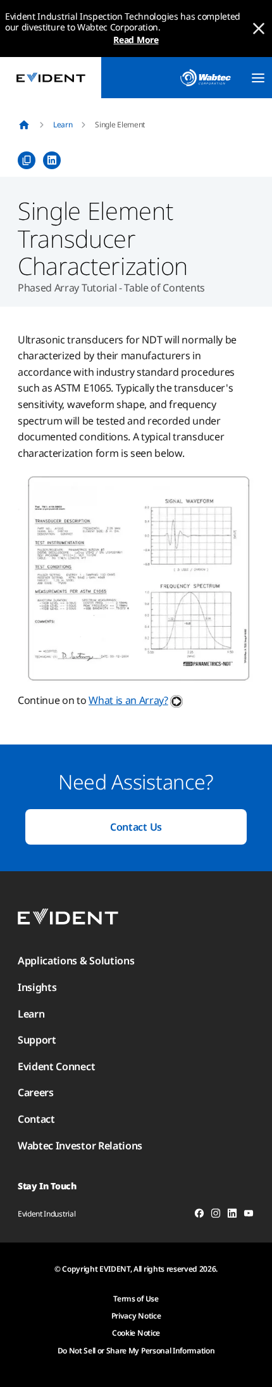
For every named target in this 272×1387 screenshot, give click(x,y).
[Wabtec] (205, 77)
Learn (62, 124)
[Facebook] (199, 1215)
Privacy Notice (136, 1315)
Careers (36, 1092)
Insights (37, 987)
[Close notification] (258, 28)
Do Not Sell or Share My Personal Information (136, 1350)
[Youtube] (248, 1215)
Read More (135, 40)
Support (37, 1040)
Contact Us (136, 827)
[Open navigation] (258, 78)
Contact (36, 1119)
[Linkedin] (232, 1215)
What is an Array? (128, 700)
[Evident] (50, 77)
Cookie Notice (136, 1332)
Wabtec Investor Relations (80, 1146)
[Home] (24, 124)
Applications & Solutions (76, 961)
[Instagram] (215, 1215)
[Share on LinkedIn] (52, 160)
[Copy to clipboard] (26, 160)
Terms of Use (135, 1298)
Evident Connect (56, 1066)
